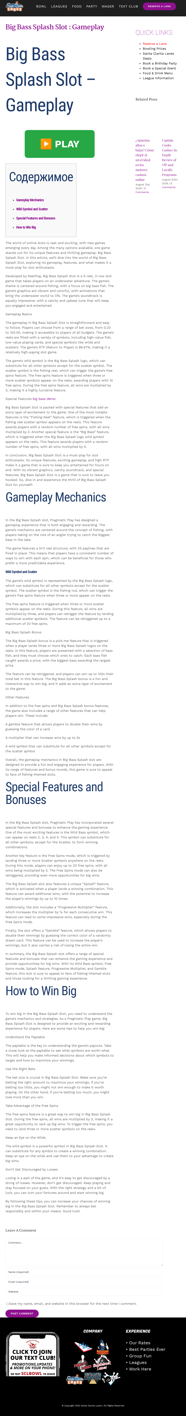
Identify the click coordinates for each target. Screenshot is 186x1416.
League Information (158, 78)
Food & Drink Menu (158, 73)
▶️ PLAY (59, 144)
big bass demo (44, 399)
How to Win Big (26, 227)
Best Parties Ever (147, 1349)
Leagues (138, 1362)
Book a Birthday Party (160, 63)
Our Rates (139, 1342)
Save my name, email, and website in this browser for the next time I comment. (73, 1303)
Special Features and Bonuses (35, 218)
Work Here (140, 1369)
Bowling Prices (154, 48)
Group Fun (140, 1355)
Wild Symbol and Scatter (32, 209)
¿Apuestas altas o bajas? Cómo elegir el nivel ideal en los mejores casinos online (145, 160)
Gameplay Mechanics (30, 200)
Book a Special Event (159, 68)
